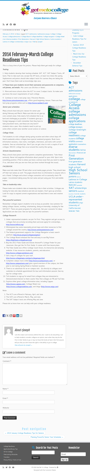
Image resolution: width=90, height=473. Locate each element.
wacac (72, 210)
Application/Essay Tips (11, 449)
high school (75, 167)
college (53, 34)
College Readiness (9, 446)
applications (73, 96)
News (18, 34)
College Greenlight (77, 129)
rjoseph (40, 42)
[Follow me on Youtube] (15, 24)
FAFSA (83, 150)
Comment (7, 361)
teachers (71, 194)
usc (30, 42)
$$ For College (8, 452)
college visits (76, 139)
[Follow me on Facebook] (11, 24)
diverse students (11, 39)
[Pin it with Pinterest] (14, 315)
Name (5, 389)
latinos (79, 177)
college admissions (14, 36)
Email (5, 398)
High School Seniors (43, 39)
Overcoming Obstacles (11, 454)
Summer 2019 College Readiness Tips (79, 48)
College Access (75, 106)
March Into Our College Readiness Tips (79, 57)
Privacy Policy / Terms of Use (12, 460)
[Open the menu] (86, 24)
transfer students (80, 194)
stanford (81, 191)
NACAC (73, 184)
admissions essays (44, 34)
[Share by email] (21, 315)
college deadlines (37, 36)
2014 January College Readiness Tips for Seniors (24, 433)
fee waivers (72, 153)
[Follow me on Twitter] (8, 24)
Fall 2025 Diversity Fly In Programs (77, 30)
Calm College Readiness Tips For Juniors (79, 39)
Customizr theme (50, 470)
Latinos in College (8, 42)
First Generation (23, 39)
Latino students (56, 39)
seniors (73, 191)
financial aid (81, 152)
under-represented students (76, 199)
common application (76, 142)
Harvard (32, 39)
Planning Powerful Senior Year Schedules (47, 437)
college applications (77, 119)
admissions (33, 34)
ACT (27, 34)
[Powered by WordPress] (57, 467)
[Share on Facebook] (4, 315)
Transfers (6, 457)
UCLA (72, 196)
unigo (26, 42)
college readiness (74, 134)
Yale (34, 42)
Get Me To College (42, 467)
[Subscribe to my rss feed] (4, 24)
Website (6, 408)
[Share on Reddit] (10, 315)
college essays (75, 126)
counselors (82, 144)
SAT (71, 188)
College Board (26, 36)
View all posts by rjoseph (23, 345)
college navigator (49, 36)
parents (79, 185)
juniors (72, 176)
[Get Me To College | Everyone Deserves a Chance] (45, 9)
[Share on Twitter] (7, 315)
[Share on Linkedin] (17, 315)
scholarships (19, 42)
